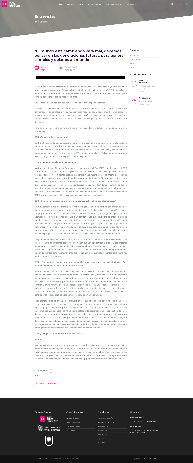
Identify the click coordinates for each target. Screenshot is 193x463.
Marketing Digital (73, 426)
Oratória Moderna (73, 422)
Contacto (131, 4)
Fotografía (70, 430)
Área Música (103, 426)
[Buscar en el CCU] (172, 4)
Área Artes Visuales (105, 418)
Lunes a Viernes (144, 421)
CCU (42, 70)
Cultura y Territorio (115, 4)
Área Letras (102, 430)
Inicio (60, 4)
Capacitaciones (94, 4)
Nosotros (70, 4)
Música (132, 63)
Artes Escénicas (135, 59)
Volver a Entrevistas (48, 384)
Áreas (80, 4)
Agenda (101, 439)
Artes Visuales (135, 55)
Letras (132, 68)
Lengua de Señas (73, 418)
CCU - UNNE (52, 458)
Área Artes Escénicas (106, 422)
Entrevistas (102, 435)
